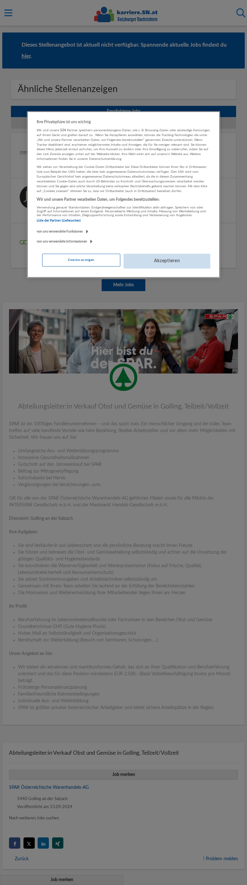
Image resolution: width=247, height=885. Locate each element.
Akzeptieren (167, 261)
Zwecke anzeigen (81, 260)
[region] (123, 194)
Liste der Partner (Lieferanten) (59, 220)
